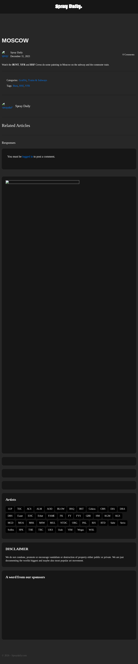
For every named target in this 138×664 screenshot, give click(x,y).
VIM (70, 529)
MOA (21, 522)
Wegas (80, 529)
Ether (40, 516)
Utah (60, 529)
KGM (107, 516)
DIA (113, 509)
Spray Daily (16, 52)
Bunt (15, 85)
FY (69, 516)
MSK (31, 522)
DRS (10, 516)
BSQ (71, 509)
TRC (40, 529)
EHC (30, 516)
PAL (84, 522)
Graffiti (23, 80)
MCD (10, 522)
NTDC (63, 522)
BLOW (60, 509)
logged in (27, 156)
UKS (50, 529)
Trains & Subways (37, 80)
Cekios (92, 509)
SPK (21, 529)
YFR (27, 85)
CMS (102, 509)
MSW (42, 522)
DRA (122, 509)
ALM (39, 509)
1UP (10, 509)
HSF (21, 85)
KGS (117, 516)
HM (98, 516)
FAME (51, 516)
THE (30, 529)
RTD (103, 522)
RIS (94, 522)
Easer (20, 516)
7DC (19, 509)
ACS (29, 509)
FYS (78, 516)
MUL (52, 522)
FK (61, 516)
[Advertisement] (36, 609)
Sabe (113, 522)
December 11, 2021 (20, 56)
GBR (88, 516)
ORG (74, 522)
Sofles (11, 529)
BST (81, 509)
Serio (122, 522)
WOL (91, 529)
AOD (49, 509)
